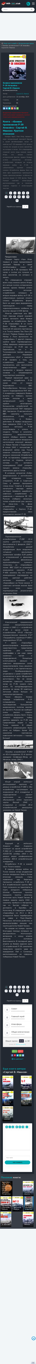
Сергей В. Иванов (22, 94)
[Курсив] (9, 1127)
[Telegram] (4, 108)
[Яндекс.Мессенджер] (9, 108)
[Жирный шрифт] (6, 1127)
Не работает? (18, 1059)
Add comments (17, 1162)
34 (28, 197)
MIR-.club (13, 3)
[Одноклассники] (12, 108)
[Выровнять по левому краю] (16, 1127)
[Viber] (15, 108)
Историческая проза (10, 90)
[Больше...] (27, 1127)
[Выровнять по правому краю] (23, 1127)
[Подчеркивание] (13, 1127)
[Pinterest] (15, 1055)
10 (19, 197)
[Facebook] (12, 1055)
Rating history (20, 1044)
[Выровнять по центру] (20, 1127)
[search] (32, 10)
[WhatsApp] (17, 108)
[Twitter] (17, 1055)
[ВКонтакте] (7, 108)
